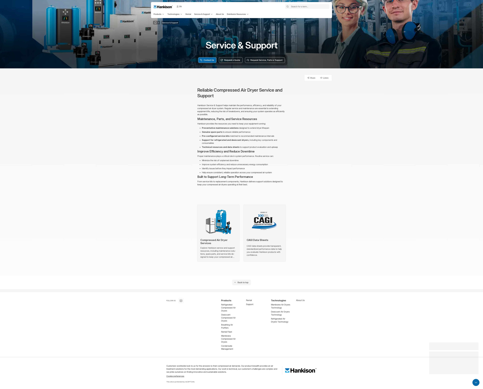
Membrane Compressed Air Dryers (228, 339)
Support (249, 304)
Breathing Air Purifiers (227, 326)
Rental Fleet (226, 332)
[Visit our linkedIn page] (181, 300)
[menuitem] (159, 14)
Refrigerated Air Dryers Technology (279, 320)
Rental (249, 300)
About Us (300, 300)
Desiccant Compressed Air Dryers (228, 317)
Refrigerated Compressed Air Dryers (228, 307)
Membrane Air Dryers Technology (280, 306)
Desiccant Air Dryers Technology (280, 313)
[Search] (287, 6)
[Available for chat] (475, 382)
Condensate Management (227, 347)
